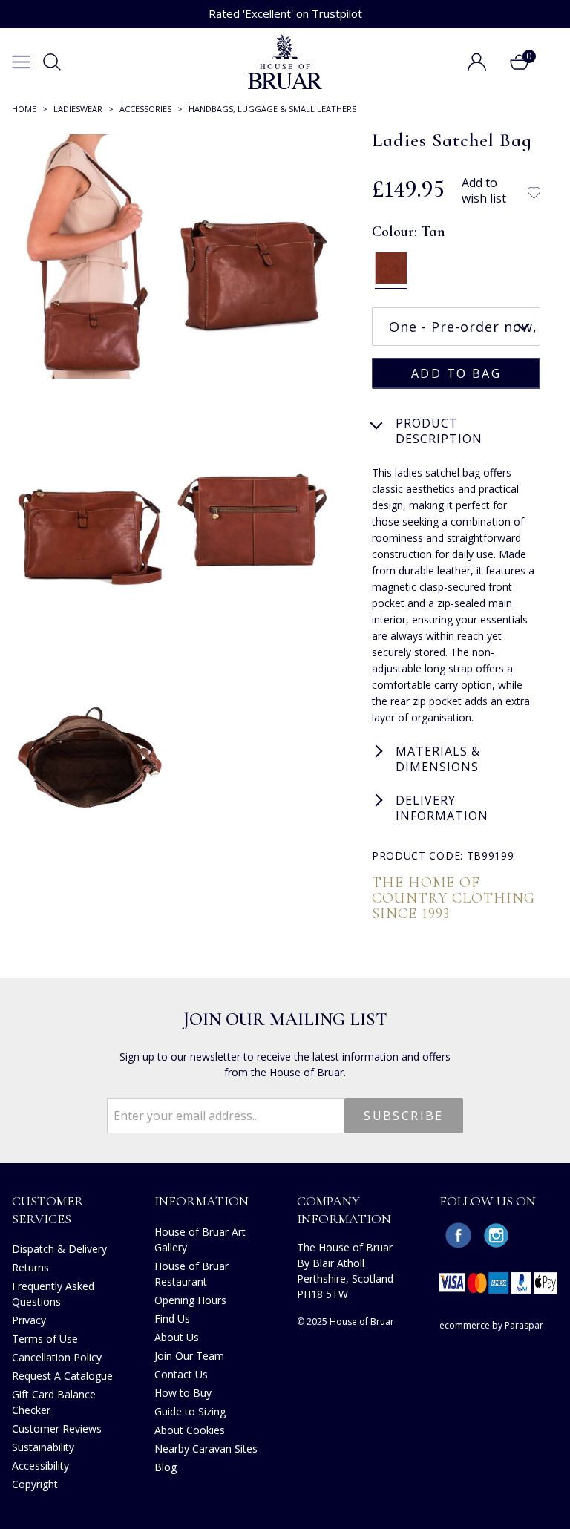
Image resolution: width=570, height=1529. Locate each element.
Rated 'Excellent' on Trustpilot (285, 13)
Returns (30, 1267)
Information (201, 1201)
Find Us (172, 1319)
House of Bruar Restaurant (191, 1274)
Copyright (35, 1484)
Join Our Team (189, 1356)
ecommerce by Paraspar (491, 1325)
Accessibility (40, 1465)
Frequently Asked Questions (53, 1294)
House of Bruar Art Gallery (200, 1239)
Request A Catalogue (62, 1376)
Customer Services (48, 1209)
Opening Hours (190, 1300)
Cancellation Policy (57, 1357)
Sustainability (43, 1447)
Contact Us (181, 1374)
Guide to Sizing (190, 1411)
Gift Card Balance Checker (54, 1402)
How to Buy (183, 1393)
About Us (176, 1337)
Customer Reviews (57, 1428)
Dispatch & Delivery (59, 1249)
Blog (165, 1467)
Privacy (29, 1320)
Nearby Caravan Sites (206, 1448)
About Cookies (189, 1430)
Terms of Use (45, 1339)
